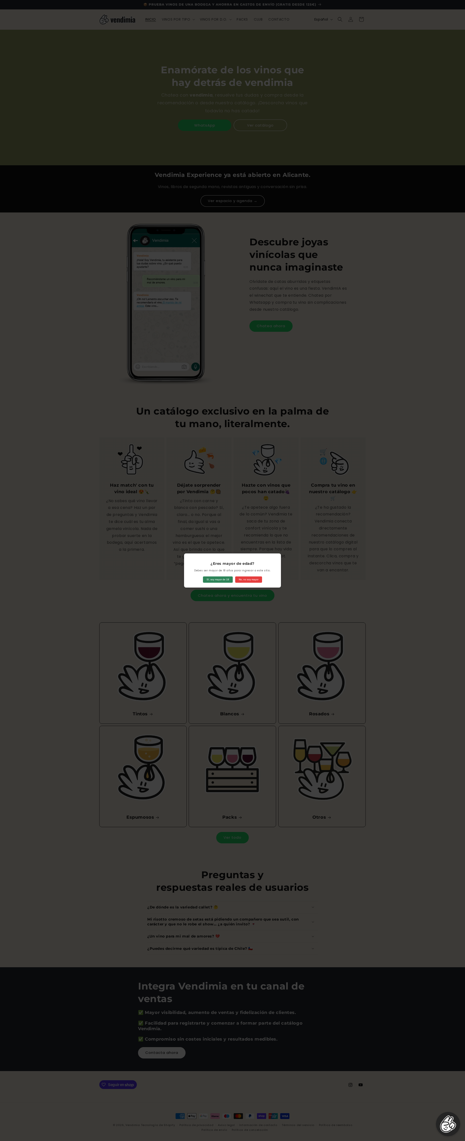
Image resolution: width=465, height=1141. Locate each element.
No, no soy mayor (248, 579)
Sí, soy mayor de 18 (218, 579)
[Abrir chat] (448, 1124)
